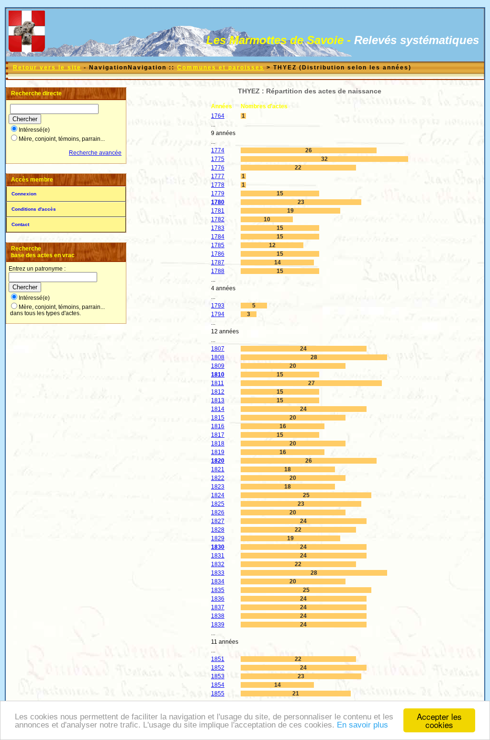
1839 (217, 624)
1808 (217, 357)
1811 (217, 383)
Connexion (23, 193)
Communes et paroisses (220, 67)
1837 (217, 607)
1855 (217, 693)
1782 (217, 219)
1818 (217, 443)
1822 (217, 478)
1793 (217, 305)
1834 (217, 581)
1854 (217, 685)
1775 (217, 159)
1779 (217, 193)
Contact (20, 224)
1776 (217, 167)
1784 (217, 236)
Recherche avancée (95, 152)
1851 (217, 659)
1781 (217, 210)
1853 (217, 676)
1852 (217, 667)
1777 (217, 176)
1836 (217, 598)
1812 (217, 391)
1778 (217, 185)
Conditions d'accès (33, 209)
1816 (217, 426)
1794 (217, 314)
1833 (217, 572)
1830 (217, 547)
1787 (217, 262)
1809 (217, 366)
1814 (217, 409)
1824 (217, 495)
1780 (217, 202)
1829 (217, 538)
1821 (217, 469)
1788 (217, 271)
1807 (217, 348)
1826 (217, 512)
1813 (217, 400)
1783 (217, 228)
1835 (217, 590)
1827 (217, 521)
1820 (217, 460)
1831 (217, 555)
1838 (217, 616)
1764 (217, 116)
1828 (217, 529)
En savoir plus (362, 724)
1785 (217, 245)
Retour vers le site (47, 67)
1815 (217, 417)
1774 (217, 150)
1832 (217, 564)
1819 (217, 452)
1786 (217, 253)
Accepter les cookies (439, 720)
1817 (217, 435)
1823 (217, 486)
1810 (217, 374)
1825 (217, 504)
